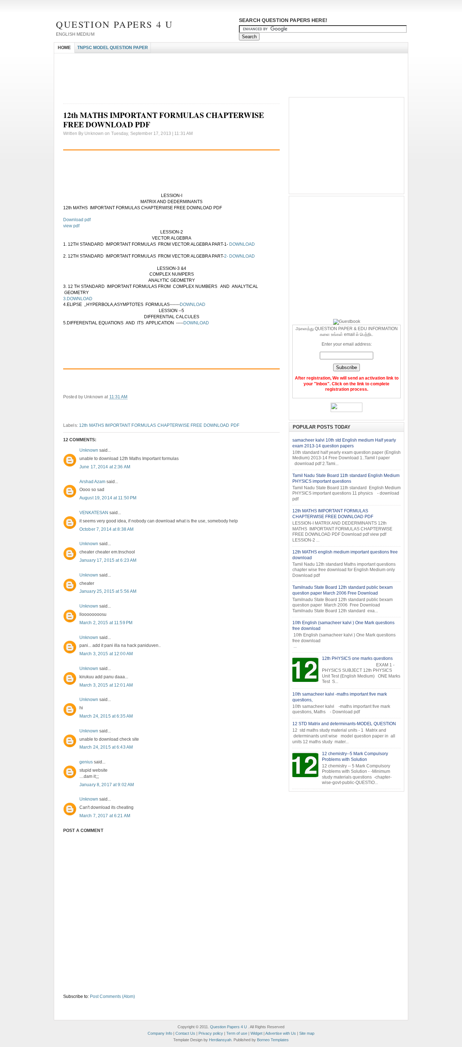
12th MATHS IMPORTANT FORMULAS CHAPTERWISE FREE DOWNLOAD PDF (159, 425)
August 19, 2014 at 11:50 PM (107, 497)
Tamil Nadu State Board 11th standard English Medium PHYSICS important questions (346, 478)
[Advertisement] (185, 59)
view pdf (71, 225)
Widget (256, 1033)
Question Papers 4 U (114, 24)
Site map (306, 1033)
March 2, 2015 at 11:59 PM (105, 622)
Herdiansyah (220, 1040)
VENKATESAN (93, 512)
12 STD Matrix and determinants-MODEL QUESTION (344, 723)
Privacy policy (211, 1033)
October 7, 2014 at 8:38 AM (106, 529)
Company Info (160, 1033)
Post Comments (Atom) (112, 996)
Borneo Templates (273, 1040)
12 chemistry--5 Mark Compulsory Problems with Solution (355, 756)
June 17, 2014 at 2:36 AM (104, 466)
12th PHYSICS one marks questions (357, 658)
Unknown (88, 450)
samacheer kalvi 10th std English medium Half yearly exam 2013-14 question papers (344, 443)
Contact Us (185, 1033)
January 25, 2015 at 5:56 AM (107, 591)
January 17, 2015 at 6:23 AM (107, 560)
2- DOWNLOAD (239, 256)
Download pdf (77, 219)
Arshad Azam (92, 481)
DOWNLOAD (242, 244)
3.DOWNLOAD (77, 298)
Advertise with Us (280, 1033)
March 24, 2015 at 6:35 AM (106, 716)
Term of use (236, 1033)
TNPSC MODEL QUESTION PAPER (112, 47)
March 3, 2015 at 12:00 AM (106, 653)
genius (86, 762)
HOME (64, 47)
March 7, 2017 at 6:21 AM (104, 815)
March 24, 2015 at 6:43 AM (106, 747)
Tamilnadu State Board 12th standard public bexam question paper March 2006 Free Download (342, 590)
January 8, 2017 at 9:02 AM (106, 784)
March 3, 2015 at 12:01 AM (106, 685)
